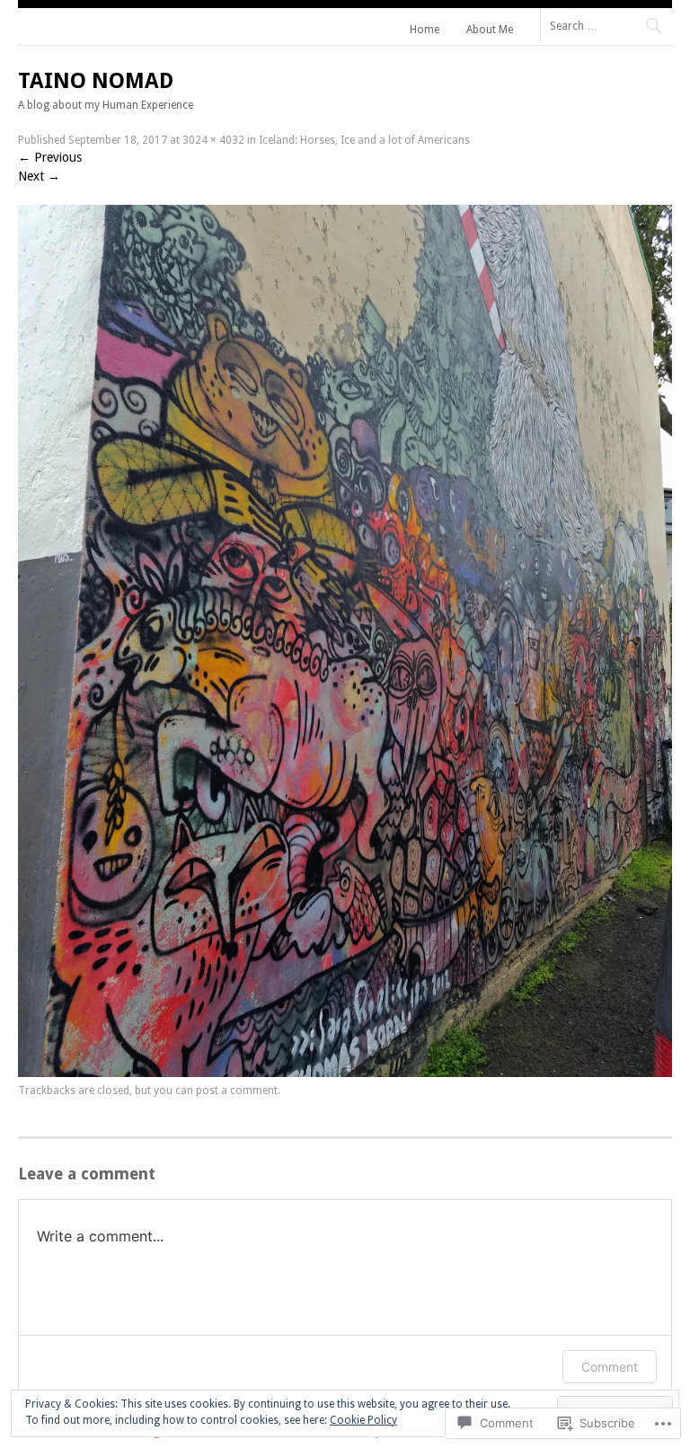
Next (39, 176)
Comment (609, 1366)
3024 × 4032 (213, 140)
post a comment (237, 1090)
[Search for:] (606, 25)
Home (424, 29)
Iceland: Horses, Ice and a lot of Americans (364, 140)
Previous (50, 157)
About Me (489, 29)
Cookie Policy (363, 1420)
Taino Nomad (95, 80)
